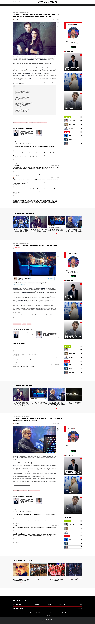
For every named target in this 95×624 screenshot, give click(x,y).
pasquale (16, 165)
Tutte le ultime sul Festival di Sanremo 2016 (22, 117)
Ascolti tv (35, 4)
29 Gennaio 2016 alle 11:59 (55, 165)
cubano (16, 159)
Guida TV (55, 4)
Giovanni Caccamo (32, 122)
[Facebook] (58, 23)
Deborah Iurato (15, 122)
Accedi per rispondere (16, 157)
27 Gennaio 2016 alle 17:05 (55, 195)
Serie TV (60, 4)
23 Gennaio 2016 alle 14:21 (55, 531)
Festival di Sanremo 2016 (23, 122)
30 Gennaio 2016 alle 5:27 (55, 150)
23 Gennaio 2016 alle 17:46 (55, 525)
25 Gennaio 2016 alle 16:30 (55, 357)
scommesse (39, 122)
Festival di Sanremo (16, 18)
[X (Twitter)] (58, 25)
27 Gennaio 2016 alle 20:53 (55, 186)
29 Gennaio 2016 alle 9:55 (55, 172)
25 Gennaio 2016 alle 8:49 (55, 518)
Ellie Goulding (19, 490)
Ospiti (39, 490)
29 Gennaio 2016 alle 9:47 (55, 177)
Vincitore (44, 122)
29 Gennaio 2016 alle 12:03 (55, 159)
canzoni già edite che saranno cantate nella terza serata (42, 291)
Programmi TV (49, 4)
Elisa (14, 490)
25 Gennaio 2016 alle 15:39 (55, 364)
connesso (19, 143)
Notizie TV (41, 4)
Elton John (24, 490)
